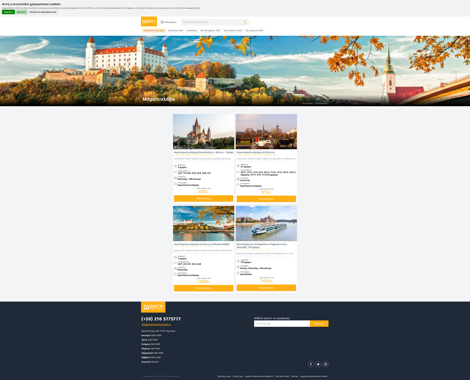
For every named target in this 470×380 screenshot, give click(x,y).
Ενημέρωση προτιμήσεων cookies (314, 376)
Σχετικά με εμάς (224, 376)
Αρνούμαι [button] (21, 12)
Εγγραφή (319, 323)
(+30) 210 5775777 (161, 319)
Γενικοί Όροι (238, 376)
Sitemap (294, 376)
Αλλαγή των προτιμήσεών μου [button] (43, 12)
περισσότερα (203, 198)
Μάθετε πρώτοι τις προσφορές (272, 318)
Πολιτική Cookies (282, 376)
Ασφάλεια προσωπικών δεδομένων (259, 376)
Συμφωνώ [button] (8, 12)
